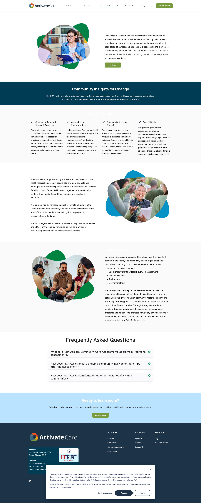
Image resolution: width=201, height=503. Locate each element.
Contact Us (139, 447)
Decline (142, 493)
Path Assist (111, 443)
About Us (138, 439)
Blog (156, 439)
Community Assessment (116, 447)
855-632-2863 (40, 463)
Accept (124, 493)
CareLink (110, 439)
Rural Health (112, 451)
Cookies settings (105, 493)
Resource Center (161, 443)
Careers (138, 443)
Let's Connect (113, 65)
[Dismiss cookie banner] (150, 469)
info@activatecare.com (42, 469)
